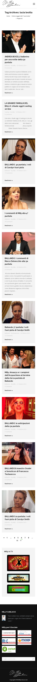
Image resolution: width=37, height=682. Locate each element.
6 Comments (8, 525)
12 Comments (9, 335)
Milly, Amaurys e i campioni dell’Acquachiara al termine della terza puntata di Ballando (17, 376)
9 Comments (8, 68)
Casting (7, 112)
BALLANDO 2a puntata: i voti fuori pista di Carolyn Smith (17, 517)
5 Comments (8, 432)
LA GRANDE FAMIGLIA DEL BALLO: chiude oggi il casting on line (18, 106)
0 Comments (8, 114)
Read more (8, 93)
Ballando (7, 65)
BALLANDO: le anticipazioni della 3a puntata (17, 424)
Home (8, 16)
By (13, 65)
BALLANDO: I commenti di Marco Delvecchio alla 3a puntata (16, 261)
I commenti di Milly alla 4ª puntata (16, 214)
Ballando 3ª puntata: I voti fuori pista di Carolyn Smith (17, 328)
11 (17, 541)
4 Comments (8, 386)
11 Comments (9, 173)
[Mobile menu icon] (34, 4)
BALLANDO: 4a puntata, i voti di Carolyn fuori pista (18, 166)
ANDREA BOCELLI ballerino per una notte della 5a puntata (17, 59)
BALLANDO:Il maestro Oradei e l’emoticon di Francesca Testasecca (18, 471)
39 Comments (9, 221)
